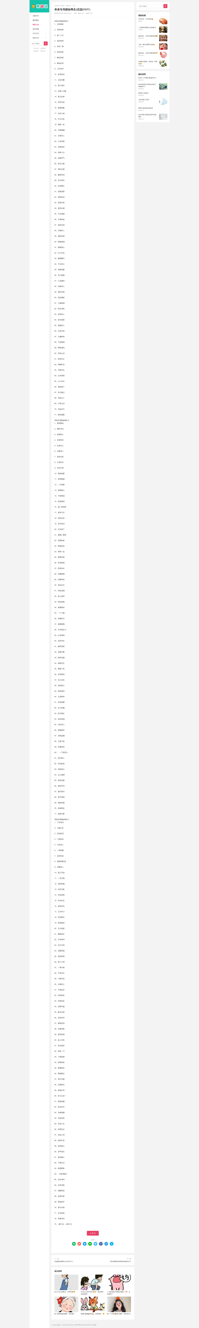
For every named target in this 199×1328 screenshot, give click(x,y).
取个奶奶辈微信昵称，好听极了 (64, 1314)
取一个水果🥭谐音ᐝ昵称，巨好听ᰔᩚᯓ (119, 1314)
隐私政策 (35, 51)
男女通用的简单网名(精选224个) (120, 1261)
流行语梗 (36, 29)
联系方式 (42, 51)
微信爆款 (36, 20)
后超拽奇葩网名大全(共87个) (63, 1261)
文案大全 (36, 16)
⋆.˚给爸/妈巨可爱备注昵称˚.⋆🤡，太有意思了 (118, 1293)
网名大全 (36, 24)
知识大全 (36, 38)
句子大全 (36, 33)
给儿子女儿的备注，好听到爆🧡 (64, 1292)
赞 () (93, 1233)
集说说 (39, 6)
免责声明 (42, 48)
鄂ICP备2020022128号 (82, 1325)
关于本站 (35, 48)
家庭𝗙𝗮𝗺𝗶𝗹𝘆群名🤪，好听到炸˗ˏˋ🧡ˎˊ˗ (92, 1315)
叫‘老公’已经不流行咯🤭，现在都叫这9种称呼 (92, 1293)
